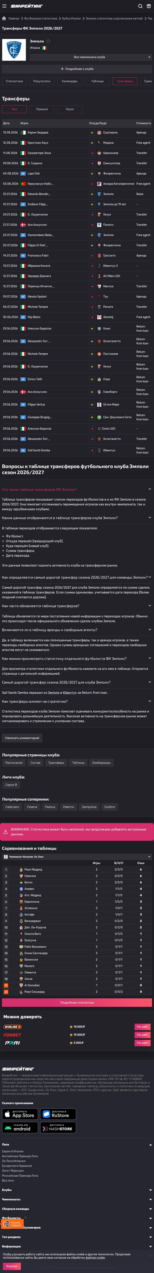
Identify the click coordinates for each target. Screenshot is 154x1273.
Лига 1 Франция (13, 1170)
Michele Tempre (38, 307)
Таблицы (78, 763)
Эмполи (54, 693)
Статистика (14, 81)
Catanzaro (12, 807)
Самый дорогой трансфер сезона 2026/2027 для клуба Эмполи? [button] (56, 682)
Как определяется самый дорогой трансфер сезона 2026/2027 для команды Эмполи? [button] (75, 577)
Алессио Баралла (39, 328)
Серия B (11, 785)
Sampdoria (89, 807)
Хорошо (12, 1266)
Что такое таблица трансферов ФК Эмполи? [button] (39, 489)
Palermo (68, 807)
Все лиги (8, 1180)
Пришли (42, 109)
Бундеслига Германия (17, 1166)
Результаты (42, 81)
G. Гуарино (35, 163)
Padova (50, 807)
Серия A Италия (12, 1151)
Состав (35, 763)
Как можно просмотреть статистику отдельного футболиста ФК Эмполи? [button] (64, 658)
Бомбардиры (101, 763)
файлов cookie (95, 1258)
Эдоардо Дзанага (39, 276)
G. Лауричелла (38, 214)
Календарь (69, 81)
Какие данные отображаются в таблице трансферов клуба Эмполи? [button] (60, 517)
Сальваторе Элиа (39, 153)
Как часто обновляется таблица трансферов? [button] (40, 606)
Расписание (13, 763)
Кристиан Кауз (38, 143)
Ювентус (70, 693)
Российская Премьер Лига (20, 1176)
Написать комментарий (22, 738)
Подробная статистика (77, 1002)
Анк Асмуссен (37, 225)
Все (14, 109)
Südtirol (109, 807)
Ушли (70, 109)
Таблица (97, 81)
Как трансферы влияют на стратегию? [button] (35, 701)
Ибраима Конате (39, 266)
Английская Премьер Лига (20, 1156)
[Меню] (4, 6)
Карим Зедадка (38, 132)
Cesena (32, 807)
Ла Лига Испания (13, 1161)
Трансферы (125, 81)
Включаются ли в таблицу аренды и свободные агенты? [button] (49, 629)
